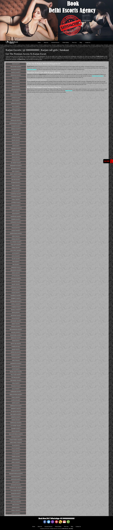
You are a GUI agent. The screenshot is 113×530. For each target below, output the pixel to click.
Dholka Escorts (16, 227)
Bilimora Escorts (15, 182)
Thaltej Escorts (16, 448)
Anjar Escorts (16, 63)
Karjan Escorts (16, 289)
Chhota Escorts (16, 513)
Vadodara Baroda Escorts (16, 473)
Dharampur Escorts (16, 222)
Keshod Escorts (16, 292)
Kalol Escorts (16, 106)
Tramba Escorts (16, 456)
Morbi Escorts (16, 340)
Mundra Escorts (16, 346)
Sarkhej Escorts (15, 419)
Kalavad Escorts (16, 281)
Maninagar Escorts (16, 120)
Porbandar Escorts (16, 391)
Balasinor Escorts (16, 162)
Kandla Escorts (16, 109)
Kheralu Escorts (15, 304)
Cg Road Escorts (15, 191)
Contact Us (87, 42)
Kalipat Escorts (16, 284)
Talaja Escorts (16, 445)
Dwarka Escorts (16, 239)
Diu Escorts (16, 92)
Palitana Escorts (15, 377)
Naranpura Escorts (16, 352)
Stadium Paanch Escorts (15, 439)
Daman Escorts (16, 86)
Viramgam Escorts (16, 493)
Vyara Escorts (16, 499)
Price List (74, 42)
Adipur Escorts (16, 143)
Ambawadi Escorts (16, 148)
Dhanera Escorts (15, 219)
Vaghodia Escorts (15, 476)
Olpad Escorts (16, 369)
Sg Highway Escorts (16, 425)
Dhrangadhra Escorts (16, 233)
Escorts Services (55, 42)
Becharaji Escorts (16, 168)
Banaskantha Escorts (15, 165)
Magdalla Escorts (16, 309)
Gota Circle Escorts (15, 250)
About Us (46, 42)
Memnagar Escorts (16, 338)
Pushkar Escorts (15, 126)
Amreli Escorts (16, 154)
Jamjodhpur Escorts (15, 270)
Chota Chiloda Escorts (16, 208)
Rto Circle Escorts (16, 501)
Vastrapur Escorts (16, 484)
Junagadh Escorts (16, 278)
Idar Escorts (15, 264)
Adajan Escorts (16, 140)
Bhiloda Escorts (16, 179)
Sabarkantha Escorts (15, 405)
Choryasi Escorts (15, 205)
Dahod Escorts (16, 83)
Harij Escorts (15, 261)
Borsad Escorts (16, 188)
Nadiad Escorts (16, 349)
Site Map (71, 528)
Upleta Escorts (16, 467)
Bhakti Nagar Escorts (16, 174)
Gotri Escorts (16, 253)
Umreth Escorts (16, 462)
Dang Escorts (15, 504)
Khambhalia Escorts (16, 295)
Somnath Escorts (15, 128)
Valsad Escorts (16, 131)
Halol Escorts (16, 100)
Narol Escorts (16, 360)
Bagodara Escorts (16, 69)
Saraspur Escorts (16, 417)
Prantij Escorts (16, 397)
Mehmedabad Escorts (15, 335)
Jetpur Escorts (16, 275)
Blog (81, 42)
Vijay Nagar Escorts (16, 490)
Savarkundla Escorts (15, 422)
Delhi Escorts (65, 528)
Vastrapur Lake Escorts (15, 487)
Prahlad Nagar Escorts (16, 394)
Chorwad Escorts (15, 202)
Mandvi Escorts (16, 323)
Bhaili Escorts (16, 171)
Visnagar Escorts (15, 496)
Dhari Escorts (16, 224)
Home (39, 42)
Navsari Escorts (16, 366)
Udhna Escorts (16, 459)
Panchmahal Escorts (15, 380)
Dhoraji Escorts (16, 230)
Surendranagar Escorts (15, 123)
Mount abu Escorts (16, 343)
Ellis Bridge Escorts (15, 241)
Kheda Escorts (16, 111)
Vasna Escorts (16, 482)
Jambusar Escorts (16, 267)
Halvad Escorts (16, 258)
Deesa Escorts (16, 213)
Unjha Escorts (16, 465)
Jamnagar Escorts (16, 103)
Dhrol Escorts (16, 236)
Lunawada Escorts (16, 306)
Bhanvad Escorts (15, 176)
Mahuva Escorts (16, 318)
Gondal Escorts (16, 247)
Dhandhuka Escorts (16, 216)
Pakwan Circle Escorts (16, 371)
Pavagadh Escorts (16, 386)
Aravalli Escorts (15, 510)
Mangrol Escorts (15, 326)
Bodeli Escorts (16, 185)
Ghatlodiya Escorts (16, 244)
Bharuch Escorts (15, 72)
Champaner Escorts (16, 193)
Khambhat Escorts (16, 298)
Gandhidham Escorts (15, 94)
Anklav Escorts (16, 157)
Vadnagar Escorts (16, 470)
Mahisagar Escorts (16, 315)
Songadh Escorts (15, 436)
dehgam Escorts (16, 89)
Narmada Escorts (15, 354)
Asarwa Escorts (16, 159)
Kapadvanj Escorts (16, 287)
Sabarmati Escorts (16, 408)
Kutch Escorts (16, 114)
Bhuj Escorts (15, 78)
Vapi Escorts (15, 134)
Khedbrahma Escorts (15, 301)
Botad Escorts (16, 80)
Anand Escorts (16, 507)
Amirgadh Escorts (16, 151)
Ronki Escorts (16, 383)
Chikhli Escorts (16, 199)
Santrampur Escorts (15, 414)
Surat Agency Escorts (16, 442)
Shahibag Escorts (15, 428)
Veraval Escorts (16, 137)
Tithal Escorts (16, 453)
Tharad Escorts (16, 451)
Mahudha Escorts (15, 117)
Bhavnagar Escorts (16, 75)
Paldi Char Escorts (16, 374)
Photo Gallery (66, 42)
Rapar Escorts (16, 402)
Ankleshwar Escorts (15, 66)
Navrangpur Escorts (15, 363)
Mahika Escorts (16, 312)
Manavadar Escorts (16, 321)
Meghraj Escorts (15, 332)
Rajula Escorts (16, 256)
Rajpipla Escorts (15, 400)
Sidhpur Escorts (15, 431)
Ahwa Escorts (15, 145)
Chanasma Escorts (16, 196)
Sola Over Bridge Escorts (16, 434)
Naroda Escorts (16, 357)
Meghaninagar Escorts (16, 329)
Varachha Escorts (16, 479)
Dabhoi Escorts (16, 210)
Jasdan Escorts (16, 273)
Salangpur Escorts (16, 411)
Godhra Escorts (16, 97)
